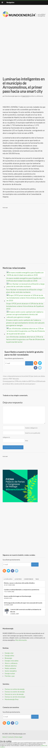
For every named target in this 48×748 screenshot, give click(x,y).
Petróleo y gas (10, 676)
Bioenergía (8, 658)
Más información (21, 640)
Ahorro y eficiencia (37, 96)
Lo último (18, 579)
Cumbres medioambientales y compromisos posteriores (21, 589)
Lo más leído (8, 579)
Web (26, 440)
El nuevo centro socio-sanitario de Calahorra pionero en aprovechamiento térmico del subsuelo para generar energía (25, 322)
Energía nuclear (10, 673)
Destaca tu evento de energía (15, 692)
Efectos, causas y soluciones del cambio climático (19, 583)
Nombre (31, 428)
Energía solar (9, 653)
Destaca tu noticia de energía (14, 689)
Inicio (4, 737)
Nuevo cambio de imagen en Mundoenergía (17, 596)
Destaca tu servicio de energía (15, 697)
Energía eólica (9, 656)
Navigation (10, 2)
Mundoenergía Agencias (12, 96)
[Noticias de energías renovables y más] (24, 16)
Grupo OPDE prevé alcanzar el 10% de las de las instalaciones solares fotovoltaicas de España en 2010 (25, 306)
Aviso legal (18, 737)
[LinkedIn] (40, 368)
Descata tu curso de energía (14, 694)
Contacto (10, 737)
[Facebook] (36, 368)
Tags (37, 579)
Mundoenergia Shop (12, 699)
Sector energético (11, 671)
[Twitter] (40, 363)
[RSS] (36, 363)
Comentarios (28, 579)
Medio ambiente (10, 668)
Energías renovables (11, 661)
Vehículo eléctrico (11, 666)
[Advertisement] (24, 44)
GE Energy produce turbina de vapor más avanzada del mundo (23, 603)
